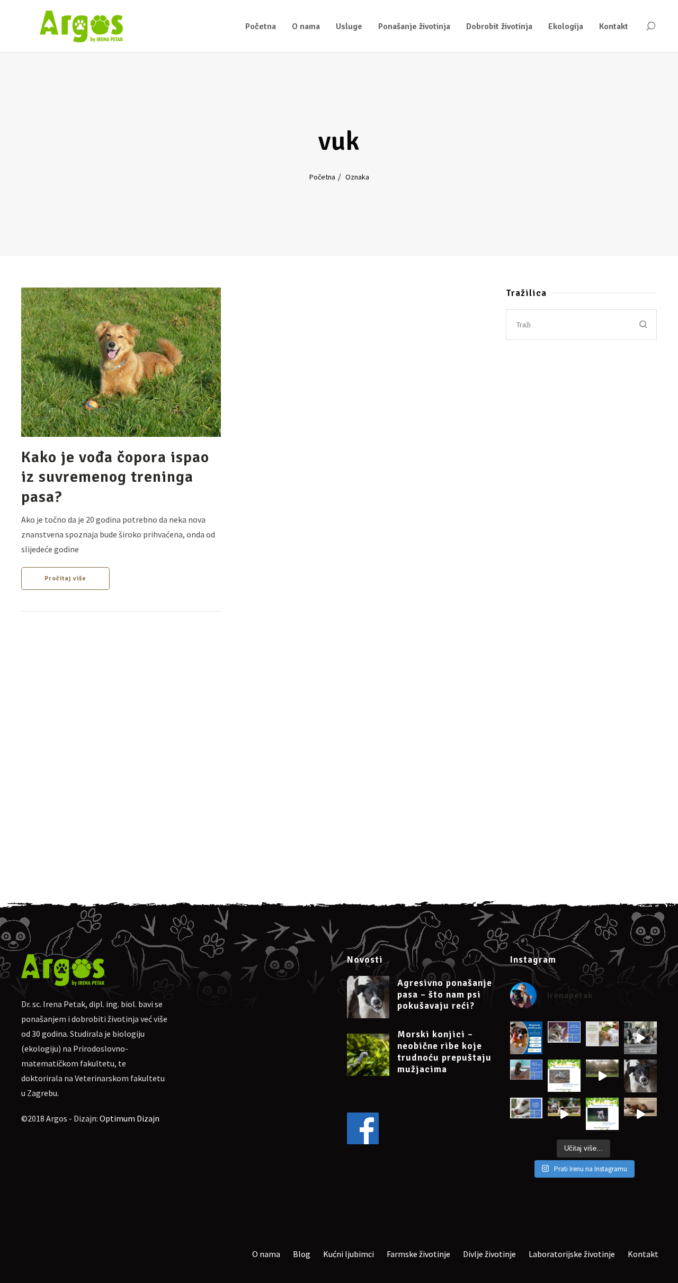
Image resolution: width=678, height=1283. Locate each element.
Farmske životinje (418, 1254)
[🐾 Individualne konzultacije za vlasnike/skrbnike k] (602, 1037)
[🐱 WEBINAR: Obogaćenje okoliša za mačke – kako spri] (564, 1037)
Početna (260, 26)
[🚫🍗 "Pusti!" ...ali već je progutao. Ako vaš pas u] (526, 1114)
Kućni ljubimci (348, 1254)
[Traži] (650, 26)
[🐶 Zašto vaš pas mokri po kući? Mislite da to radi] (640, 1037)
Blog (301, 1254)
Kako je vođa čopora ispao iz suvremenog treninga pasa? (115, 477)
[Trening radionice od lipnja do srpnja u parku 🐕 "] (564, 1114)
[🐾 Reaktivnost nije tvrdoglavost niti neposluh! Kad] (640, 1114)
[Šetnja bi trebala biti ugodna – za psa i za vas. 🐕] (564, 1076)
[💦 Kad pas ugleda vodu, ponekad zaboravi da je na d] (602, 1076)
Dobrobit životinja (499, 26)
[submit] (643, 324)
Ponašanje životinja (414, 26)
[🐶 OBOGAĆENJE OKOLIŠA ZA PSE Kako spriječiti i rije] (526, 1037)
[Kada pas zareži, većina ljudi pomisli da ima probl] (640, 1076)
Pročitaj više (65, 578)
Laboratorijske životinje (572, 1254)
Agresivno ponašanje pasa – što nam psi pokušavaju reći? (444, 994)
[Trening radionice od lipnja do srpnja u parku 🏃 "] (602, 1114)
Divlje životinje (489, 1254)
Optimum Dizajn (129, 1118)
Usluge (349, 26)
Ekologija (565, 26)
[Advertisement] (581, 445)
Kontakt (613, 26)
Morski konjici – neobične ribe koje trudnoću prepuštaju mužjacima (444, 1052)
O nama (306, 26)
